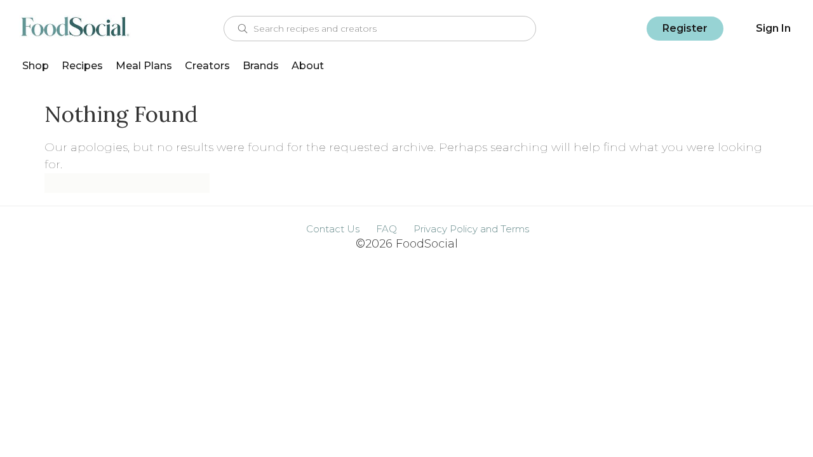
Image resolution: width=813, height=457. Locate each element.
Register (685, 28)
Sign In (773, 28)
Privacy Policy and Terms (471, 229)
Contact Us (332, 229)
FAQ (386, 229)
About (308, 66)
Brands (261, 66)
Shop (35, 66)
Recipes (82, 66)
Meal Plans (144, 66)
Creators (207, 66)
